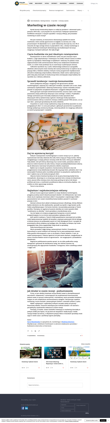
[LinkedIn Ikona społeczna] (26, 408)
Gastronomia (70, 10)
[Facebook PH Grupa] (22, 408)
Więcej (80, 10)
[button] (88, 10)
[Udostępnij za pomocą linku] (39, 331)
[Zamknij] (108, 420)
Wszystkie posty (25, 10)
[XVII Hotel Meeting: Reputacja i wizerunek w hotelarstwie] (55, 353)
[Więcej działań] (82, 21)
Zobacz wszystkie (85, 344)
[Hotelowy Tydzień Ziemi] (31, 353)
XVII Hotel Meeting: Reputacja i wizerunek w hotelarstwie (54, 363)
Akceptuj (103, 420)
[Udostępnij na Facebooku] (28, 331)
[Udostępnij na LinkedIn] (35, 331)
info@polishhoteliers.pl (31, 405)
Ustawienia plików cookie (92, 420)
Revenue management (56, 10)
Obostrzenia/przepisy (39, 10)
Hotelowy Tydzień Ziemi (30, 362)
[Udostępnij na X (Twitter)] (31, 331)
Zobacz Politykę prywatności (71, 421)
